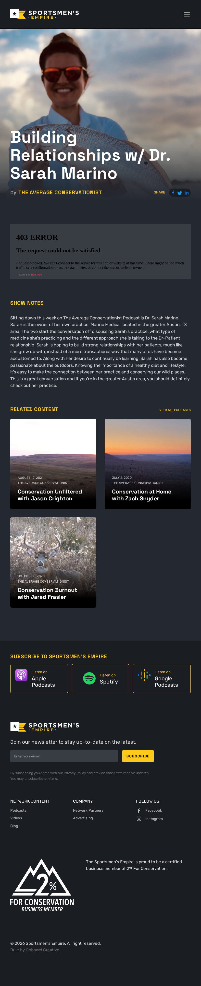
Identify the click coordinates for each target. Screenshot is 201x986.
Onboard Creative (42, 949)
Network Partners (88, 810)
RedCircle (36, 274)
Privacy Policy (75, 773)
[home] (44, 14)
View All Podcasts (175, 410)
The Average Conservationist (60, 192)
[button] (186, 14)
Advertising (83, 818)
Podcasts (18, 810)
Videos (16, 818)
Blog (14, 826)
